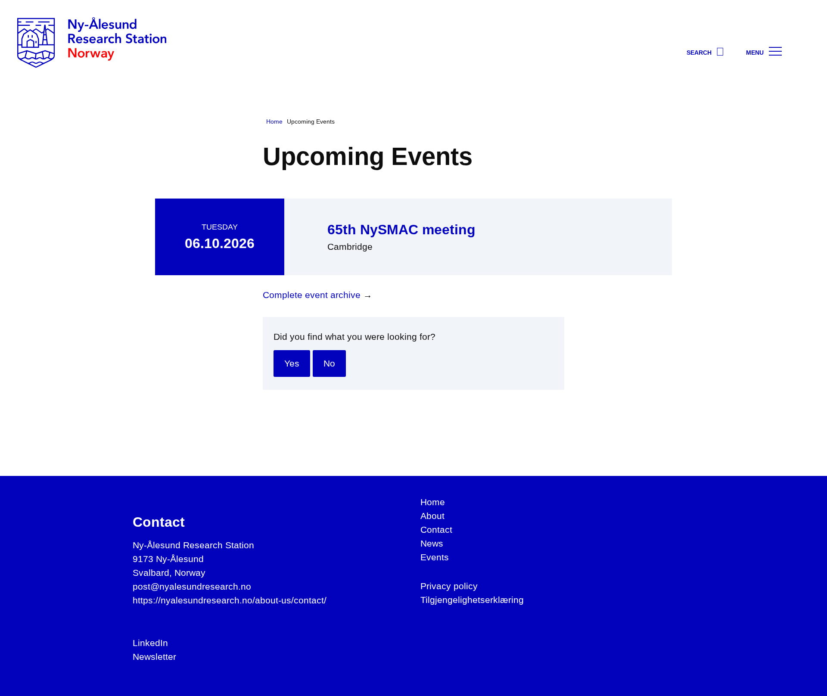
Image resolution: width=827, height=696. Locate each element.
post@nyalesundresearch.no (192, 586)
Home (432, 502)
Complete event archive (312, 295)
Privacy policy (449, 586)
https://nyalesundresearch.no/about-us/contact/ (229, 600)
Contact (436, 529)
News (431, 543)
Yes (291, 363)
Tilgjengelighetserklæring (472, 600)
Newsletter (154, 657)
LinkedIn (150, 643)
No (329, 363)
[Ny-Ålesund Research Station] (91, 42)
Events (434, 557)
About (432, 516)
